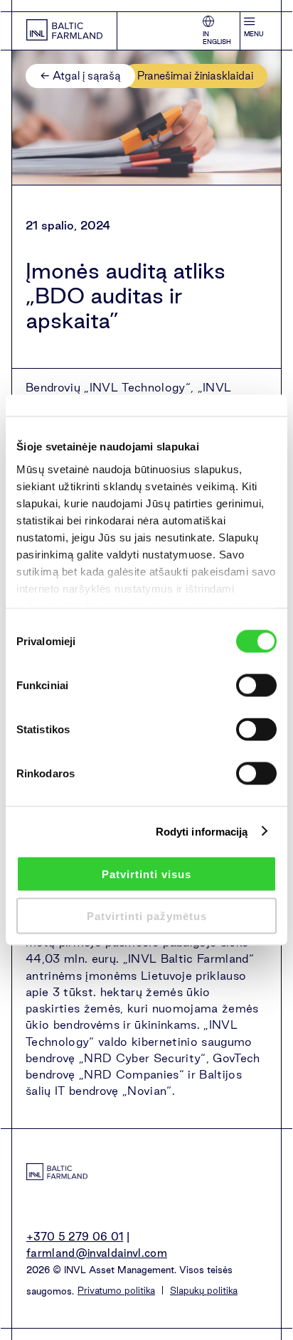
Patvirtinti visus (146, 874)
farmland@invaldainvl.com (96, 1253)
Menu (254, 34)
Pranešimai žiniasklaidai (195, 76)
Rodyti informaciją (202, 831)
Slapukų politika (204, 1290)
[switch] (256, 685)
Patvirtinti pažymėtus (147, 915)
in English (217, 38)
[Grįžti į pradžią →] (64, 31)
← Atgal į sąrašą (80, 76)
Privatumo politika (116, 1290)
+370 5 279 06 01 (74, 1237)
